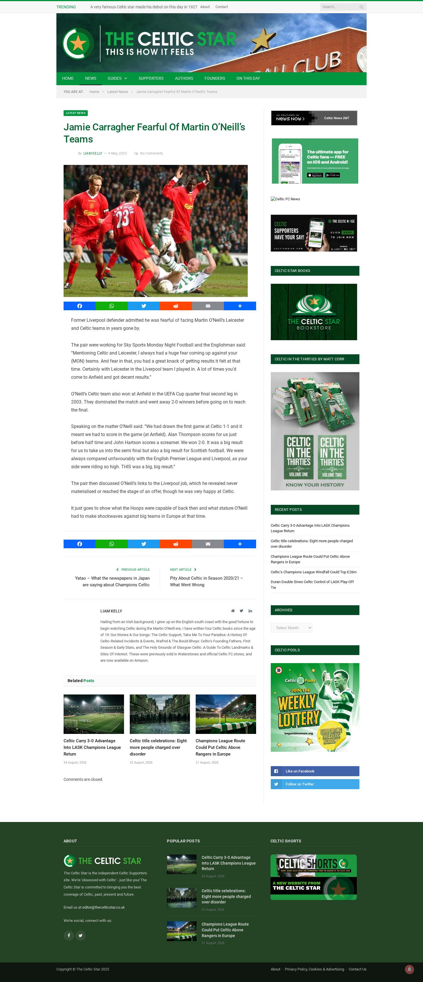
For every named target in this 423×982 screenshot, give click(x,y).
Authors (184, 78)
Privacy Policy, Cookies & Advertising (314, 969)
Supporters (151, 78)
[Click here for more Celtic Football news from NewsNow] (294, 118)
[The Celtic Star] (211, 42)
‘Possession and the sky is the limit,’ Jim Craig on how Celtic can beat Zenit (156, 7)
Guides (114, 78)
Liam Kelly (92, 153)
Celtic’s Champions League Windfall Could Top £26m (314, 572)
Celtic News (333, 118)
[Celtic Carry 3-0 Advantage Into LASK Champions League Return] (94, 714)
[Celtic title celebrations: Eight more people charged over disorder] (160, 714)
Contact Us (358, 969)
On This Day (248, 78)
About (227, 7)
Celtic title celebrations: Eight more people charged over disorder (158, 747)
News (90, 78)
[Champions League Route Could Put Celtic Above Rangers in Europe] (226, 714)
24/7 (346, 118)
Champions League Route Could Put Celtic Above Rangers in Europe (220, 747)
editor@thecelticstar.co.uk (103, 907)
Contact (244, 7)
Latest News (75, 113)
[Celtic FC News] (285, 199)
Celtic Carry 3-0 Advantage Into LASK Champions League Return (92, 747)
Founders (215, 78)
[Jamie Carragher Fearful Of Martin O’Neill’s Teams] (160, 232)
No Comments (151, 153)
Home (68, 78)
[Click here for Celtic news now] (315, 161)
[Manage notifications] (409, 969)
